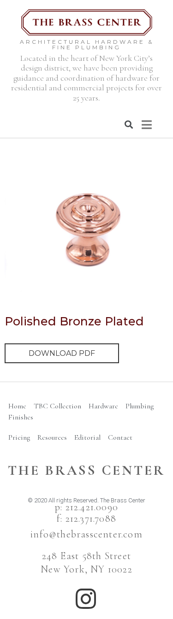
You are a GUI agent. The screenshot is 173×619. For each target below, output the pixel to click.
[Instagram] (85, 598)
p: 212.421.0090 (86, 507)
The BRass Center (86, 470)
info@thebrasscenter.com (86, 534)
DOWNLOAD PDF (62, 353)
